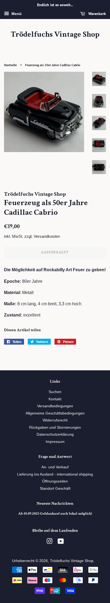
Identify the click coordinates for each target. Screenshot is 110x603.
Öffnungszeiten (55, 481)
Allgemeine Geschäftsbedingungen (55, 413)
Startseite (10, 65)
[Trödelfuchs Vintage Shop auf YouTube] (61, 542)
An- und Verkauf (55, 467)
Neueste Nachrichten (55, 503)
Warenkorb (96, 13)
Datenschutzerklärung (55, 434)
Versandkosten (47, 236)
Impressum (55, 442)
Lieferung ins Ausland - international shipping (55, 474)
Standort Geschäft (55, 489)
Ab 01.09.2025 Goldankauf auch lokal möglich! (55, 513)
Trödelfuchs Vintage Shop (55, 34)
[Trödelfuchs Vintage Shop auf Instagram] (49, 542)
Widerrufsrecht (55, 420)
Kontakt (55, 399)
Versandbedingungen (55, 406)
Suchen (55, 392)
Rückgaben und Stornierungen (55, 427)
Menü (16, 14)
